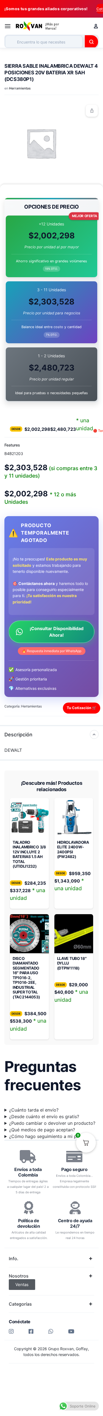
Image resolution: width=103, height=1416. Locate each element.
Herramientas (19, 88)
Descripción (18, 734)
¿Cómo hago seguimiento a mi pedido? (50, 1136)
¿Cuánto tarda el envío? (34, 1110)
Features (12, 445)
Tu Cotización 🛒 (81, 708)
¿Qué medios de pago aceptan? (42, 1129)
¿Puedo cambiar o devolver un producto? (52, 1123)
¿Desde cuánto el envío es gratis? (44, 1116)
